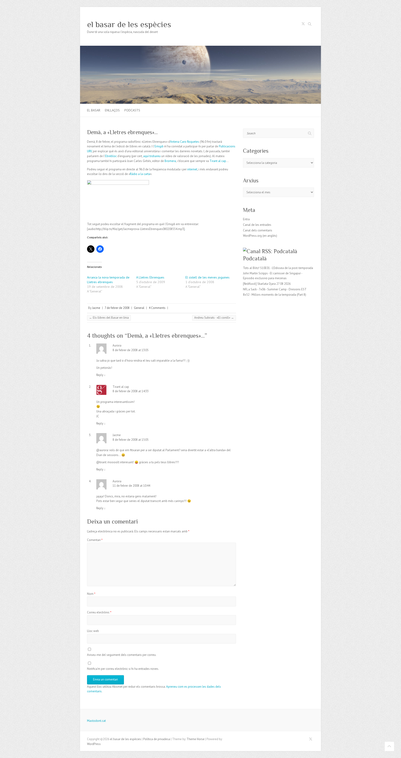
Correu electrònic (99, 612)
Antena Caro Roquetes (184, 142)
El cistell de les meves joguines (207, 277)
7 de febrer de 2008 (117, 308)
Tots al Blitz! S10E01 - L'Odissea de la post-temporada (278, 268)
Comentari (95, 540)
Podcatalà (255, 258)
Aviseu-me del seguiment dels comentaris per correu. (121, 655)
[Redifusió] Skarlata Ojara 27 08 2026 (267, 284)
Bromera (170, 161)
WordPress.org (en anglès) (260, 236)
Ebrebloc (111, 156)
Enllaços (112, 110)
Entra (246, 219)
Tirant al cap (218, 161)
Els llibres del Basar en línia (109, 318)
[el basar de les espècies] (200, 48)
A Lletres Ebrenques (150, 277)
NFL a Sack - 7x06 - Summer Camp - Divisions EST (275, 289)
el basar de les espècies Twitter (303, 24)
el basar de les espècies (129, 24)
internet (192, 169)
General (139, 308)
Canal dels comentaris (257, 230)
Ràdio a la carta (140, 174)
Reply (101, 375)
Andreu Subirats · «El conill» (214, 318)
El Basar (93, 110)
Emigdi (159, 146)
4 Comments (157, 308)
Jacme (96, 308)
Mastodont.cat (96, 721)
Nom (91, 594)
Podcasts (132, 110)
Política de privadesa (156, 739)
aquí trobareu (152, 156)
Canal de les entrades (257, 225)
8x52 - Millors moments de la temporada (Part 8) (274, 295)
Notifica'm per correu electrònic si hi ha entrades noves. (123, 669)
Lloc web (93, 631)
